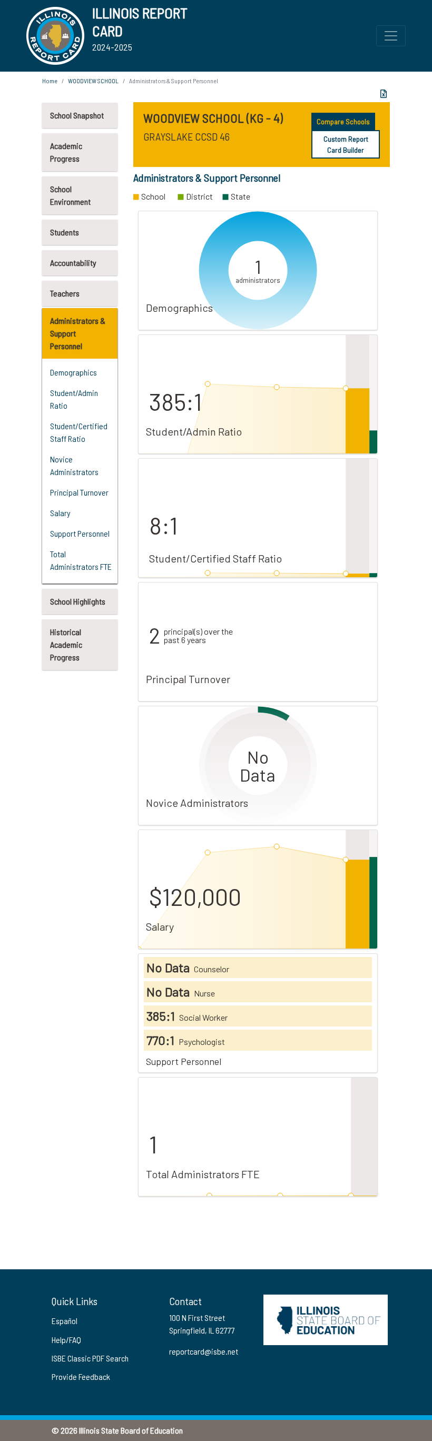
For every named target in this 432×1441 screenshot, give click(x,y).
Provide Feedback (81, 1376)
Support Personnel (80, 533)
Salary (60, 513)
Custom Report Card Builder (345, 144)
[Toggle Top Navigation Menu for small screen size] (391, 35)
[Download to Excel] (383, 93)
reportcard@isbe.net (203, 1351)
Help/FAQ (66, 1340)
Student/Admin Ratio (74, 399)
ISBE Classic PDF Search (90, 1358)
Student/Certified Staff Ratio (78, 432)
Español (64, 1321)
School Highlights (77, 601)
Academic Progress (66, 152)
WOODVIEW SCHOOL (93, 80)
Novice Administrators (74, 465)
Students (64, 232)
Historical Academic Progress (66, 644)
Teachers (65, 293)
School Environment (70, 195)
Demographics (73, 372)
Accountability (73, 263)
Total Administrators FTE (81, 560)
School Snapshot (77, 115)
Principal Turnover (79, 492)
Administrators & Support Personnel (77, 333)
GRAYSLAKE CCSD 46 (186, 136)
